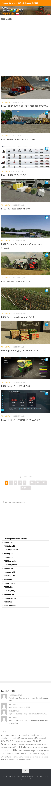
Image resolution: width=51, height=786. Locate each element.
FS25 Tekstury (10, 605)
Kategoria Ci (34, 747)
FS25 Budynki (9, 572)
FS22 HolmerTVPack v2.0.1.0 (15, 281)
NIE (8, 754)
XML (7, 757)
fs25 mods (26, 760)
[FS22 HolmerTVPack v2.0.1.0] (25, 263)
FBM (15, 744)
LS (23, 751)
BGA (7, 741)
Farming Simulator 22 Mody (12, 776)
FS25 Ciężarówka (11, 549)
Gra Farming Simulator (35, 744)
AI (45, 738)
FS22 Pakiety (5, 102)
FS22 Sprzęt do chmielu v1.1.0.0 (17, 317)
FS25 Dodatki (9, 568)
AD (43, 738)
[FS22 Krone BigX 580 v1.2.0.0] (25, 368)
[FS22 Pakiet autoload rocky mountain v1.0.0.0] (25, 87)
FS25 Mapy (8, 542)
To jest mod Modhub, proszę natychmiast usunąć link (28, 699)
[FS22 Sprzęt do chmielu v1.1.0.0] (25, 299)
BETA (3, 741)
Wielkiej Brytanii (43, 754)
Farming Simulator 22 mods (23, 757)
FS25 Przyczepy (10, 564)
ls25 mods (38, 738)
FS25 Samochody (11, 561)
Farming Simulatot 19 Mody (31, 776)
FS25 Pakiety (9, 587)
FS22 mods (39, 757)
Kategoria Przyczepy (7, 751)
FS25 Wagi (8, 602)
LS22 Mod (14, 735)
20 (38, 482)
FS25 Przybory (10, 598)
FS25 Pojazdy (9, 591)
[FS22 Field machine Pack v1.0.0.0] (25, 121)
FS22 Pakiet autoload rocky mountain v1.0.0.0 (24, 105)
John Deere (24, 747)
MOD (41, 751)
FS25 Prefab (9, 594)
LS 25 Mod (18, 760)
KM (15, 750)
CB (14, 741)
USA (26, 754)
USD (30, 753)
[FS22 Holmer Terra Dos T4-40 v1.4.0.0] (25, 401)
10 (32, 482)
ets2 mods (23, 735)
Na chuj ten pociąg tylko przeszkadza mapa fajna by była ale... (28, 721)
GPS (25, 744)
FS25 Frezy (8, 557)
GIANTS (21, 744)
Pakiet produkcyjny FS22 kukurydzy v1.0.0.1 (24, 350)
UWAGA (35, 754)
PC (10, 754)
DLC (29, 741)
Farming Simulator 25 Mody (15, 538)
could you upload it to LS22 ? (20, 707)
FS (17, 744)
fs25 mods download (25, 738)
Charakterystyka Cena (22, 741)
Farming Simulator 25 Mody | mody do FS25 (20, 3)
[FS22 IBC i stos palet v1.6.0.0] (25, 190)
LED (20, 750)
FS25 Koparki (9, 576)
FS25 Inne (8, 579)
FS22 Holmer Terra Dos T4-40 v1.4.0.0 (20, 419)
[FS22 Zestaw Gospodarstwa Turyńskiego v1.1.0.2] (25, 226)
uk (22, 753)
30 (44, 482)
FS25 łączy (8, 553)
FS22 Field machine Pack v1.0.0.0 (18, 139)
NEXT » (26, 487)
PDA (13, 754)
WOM (3, 757)
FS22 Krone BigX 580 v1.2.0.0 (15, 386)
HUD (12, 747)
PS (15, 754)
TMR (17, 754)
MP (45, 751)
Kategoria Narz (43, 747)
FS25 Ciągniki (9, 546)
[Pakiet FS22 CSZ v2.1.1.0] (25, 157)
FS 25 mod (5, 735)
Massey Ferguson (31, 751)
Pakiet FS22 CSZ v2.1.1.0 (13, 175)
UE (20, 754)
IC (15, 747)
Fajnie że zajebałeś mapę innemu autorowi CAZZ (28, 714)
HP (9, 747)
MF (39, 751)
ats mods (32, 735)
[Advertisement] (25, 48)
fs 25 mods (9, 760)
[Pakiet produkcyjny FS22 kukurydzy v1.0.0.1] (25, 332)
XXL (10, 757)
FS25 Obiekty (9, 583)
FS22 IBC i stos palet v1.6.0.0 (15, 208)
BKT (11, 741)
